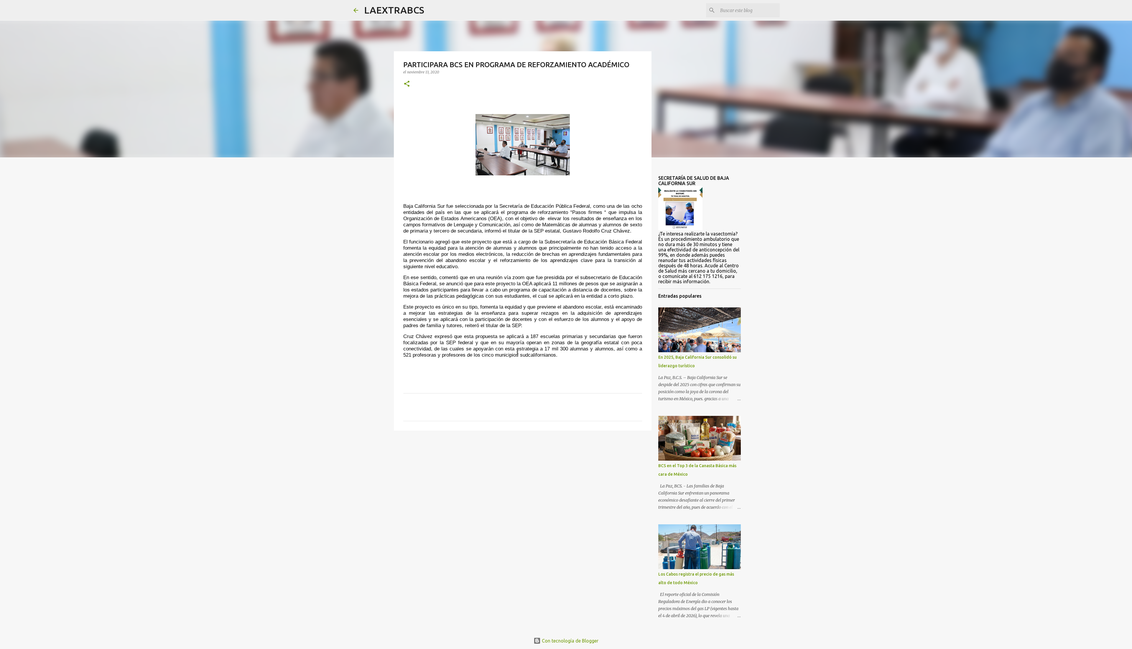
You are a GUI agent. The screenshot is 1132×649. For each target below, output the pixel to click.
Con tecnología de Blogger (569, 640)
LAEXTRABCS (394, 10)
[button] (406, 84)
